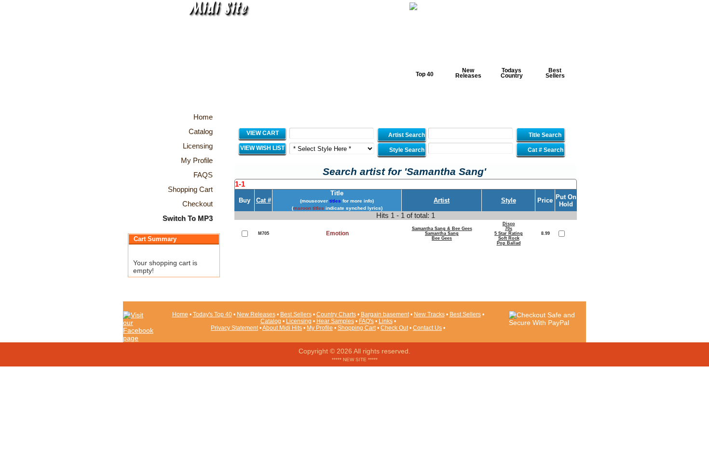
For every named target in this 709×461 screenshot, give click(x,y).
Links (386, 321)
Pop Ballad (509, 243)
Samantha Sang (442, 233)
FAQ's (366, 321)
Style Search (406, 150)
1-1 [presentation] (240, 184)
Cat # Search (544, 150)
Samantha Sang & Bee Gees (442, 228)
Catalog (270, 321)
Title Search (545, 135)
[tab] (405, 184)
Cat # (263, 200)
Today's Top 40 (212, 314)
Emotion (337, 233)
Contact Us (427, 328)
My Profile (320, 328)
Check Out (394, 328)
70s (508, 228)
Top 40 (425, 74)
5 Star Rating (508, 233)
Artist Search (406, 135)
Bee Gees (442, 238)
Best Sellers (555, 73)
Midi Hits (213, 58)
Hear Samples (335, 321)
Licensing (299, 321)
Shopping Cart (357, 328)
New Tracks (429, 314)
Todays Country (512, 73)
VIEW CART (262, 133)
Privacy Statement (234, 328)
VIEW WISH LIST (262, 148)
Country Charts (336, 314)
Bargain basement (385, 314)
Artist (442, 200)
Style (508, 200)
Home (180, 314)
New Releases (468, 73)
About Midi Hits (282, 328)
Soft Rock (508, 238)
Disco (509, 223)
